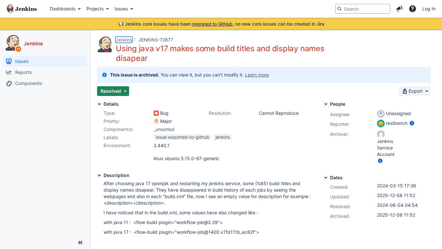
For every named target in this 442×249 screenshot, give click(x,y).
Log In (429, 8)
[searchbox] (363, 8)
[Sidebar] (80, 242)
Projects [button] (95, 8)
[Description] (99, 175)
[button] (399, 9)
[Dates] (326, 177)
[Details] (99, 104)
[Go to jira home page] (21, 8)
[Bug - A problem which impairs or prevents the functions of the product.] (156, 113)
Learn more (257, 74)
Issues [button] (121, 8)
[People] (326, 104)
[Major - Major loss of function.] (156, 121)
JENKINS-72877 (155, 39)
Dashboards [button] (62, 8)
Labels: (111, 137)
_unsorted (164, 129)
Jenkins (124, 39)
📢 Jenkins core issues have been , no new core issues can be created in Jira (221, 24)
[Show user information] (411, 123)
